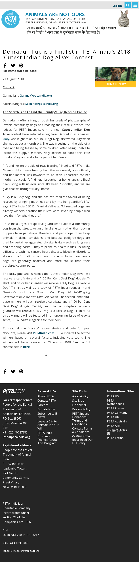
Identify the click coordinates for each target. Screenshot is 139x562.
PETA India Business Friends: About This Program (47, 438)
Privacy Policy (81, 409)
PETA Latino (115, 438)
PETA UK (113, 417)
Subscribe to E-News (47, 415)
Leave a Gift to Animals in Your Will (48, 424)
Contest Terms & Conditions (82, 430)
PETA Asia (114, 426)
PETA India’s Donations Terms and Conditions (80, 419)
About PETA (45, 396)
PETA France (115, 408)
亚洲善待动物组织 (117, 431)
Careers (42, 405)
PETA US (113, 396)
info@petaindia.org (16, 437)
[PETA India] (10, 3)
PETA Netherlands (115, 402)
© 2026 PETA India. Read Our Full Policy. (82, 439)
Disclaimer (79, 405)
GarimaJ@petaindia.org (36, 96)
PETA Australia (117, 421)
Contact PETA (46, 401)
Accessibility (80, 396)
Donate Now (46, 409)
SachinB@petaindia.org (41, 104)
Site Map (78, 401)
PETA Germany (117, 413)
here (26, 347)
